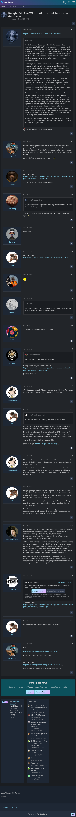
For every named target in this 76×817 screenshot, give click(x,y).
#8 (72, 298)
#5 (72, 228)
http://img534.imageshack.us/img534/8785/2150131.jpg (42, 665)
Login (30, 692)
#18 (72, 644)
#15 (72, 525)
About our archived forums (37, 769)
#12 (72, 409)
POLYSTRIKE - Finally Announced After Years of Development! (39, 708)
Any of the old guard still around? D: (39, 735)
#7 (72, 275)
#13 (72, 456)
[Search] (64, 2)
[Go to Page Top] (73, 814)
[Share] (73, 23)
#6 (72, 251)
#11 (72, 386)
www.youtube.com (64, 582)
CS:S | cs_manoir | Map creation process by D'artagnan (39, 743)
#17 (72, 620)
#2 (72, 142)
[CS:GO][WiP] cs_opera (38, 715)
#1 (72, 30)
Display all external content (55, 591)
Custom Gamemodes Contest (38, 752)
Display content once (38, 591)
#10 (72, 349)
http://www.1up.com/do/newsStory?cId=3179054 (40, 651)
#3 (72, 170)
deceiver (13, 19)
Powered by (38, 814)
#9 (72, 326)
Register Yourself (42, 692)
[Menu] (73, 2)
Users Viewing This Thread (10, 793)
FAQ (32, 758)
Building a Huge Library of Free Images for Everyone (39, 724)
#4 (72, 194)
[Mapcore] (7, 2)
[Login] (69, 2)
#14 (72, 487)
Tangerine (34, 763)
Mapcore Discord (37, 776)
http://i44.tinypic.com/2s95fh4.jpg (46, 444)
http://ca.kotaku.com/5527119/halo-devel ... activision (42, 34)
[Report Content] (71, 133)
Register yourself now (36, 687)
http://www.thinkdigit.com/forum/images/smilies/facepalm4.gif (45, 257)
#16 (72, 575)
